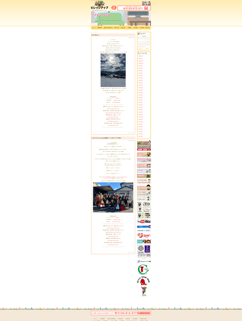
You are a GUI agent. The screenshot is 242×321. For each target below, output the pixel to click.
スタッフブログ (143, 198)
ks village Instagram (116, 102)
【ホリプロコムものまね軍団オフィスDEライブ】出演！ (107, 138)
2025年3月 (141, 80)
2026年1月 (141, 58)
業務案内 (103, 318)
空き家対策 (141, 175)
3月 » (147, 48)
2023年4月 (141, 136)
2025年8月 (141, 68)
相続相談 (140, 170)
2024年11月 (141, 90)
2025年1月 (141, 85)
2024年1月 (141, 114)
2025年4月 (141, 77)
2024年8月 (141, 97)
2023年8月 (141, 126)
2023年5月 (141, 133)
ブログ (133, 252)
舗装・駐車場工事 (111, 318)
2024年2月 (141, 112)
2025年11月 (141, 60)
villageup (117, 98)
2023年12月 (141, 116)
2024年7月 (141, 99)
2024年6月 (141, 102)
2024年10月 (141, 92)
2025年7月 (141, 70)
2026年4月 (141, 55)
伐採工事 (121, 318)
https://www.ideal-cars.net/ (113, 125)
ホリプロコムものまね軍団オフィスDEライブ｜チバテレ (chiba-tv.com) (113, 176)
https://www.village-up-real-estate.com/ (113, 112)
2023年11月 (141, 119)
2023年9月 (141, 124)
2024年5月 (141, 104)
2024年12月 (141, 87)
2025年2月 (141, 82)
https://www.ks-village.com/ (113, 116)
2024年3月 (141, 109)
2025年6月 (141, 73)
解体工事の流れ (144, 318)
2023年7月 (141, 129)
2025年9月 (141, 65)
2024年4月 (141, 107)
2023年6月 (141, 131)
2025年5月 (141, 75)
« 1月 (141, 48)
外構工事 (128, 318)
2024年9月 (141, 94)
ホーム (92, 32)
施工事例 (135, 318)
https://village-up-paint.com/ (113, 121)
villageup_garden (117, 100)
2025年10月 (141, 63)
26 (138, 46)
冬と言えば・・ (97, 35)
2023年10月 (141, 121)
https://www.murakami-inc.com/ (113, 108)
